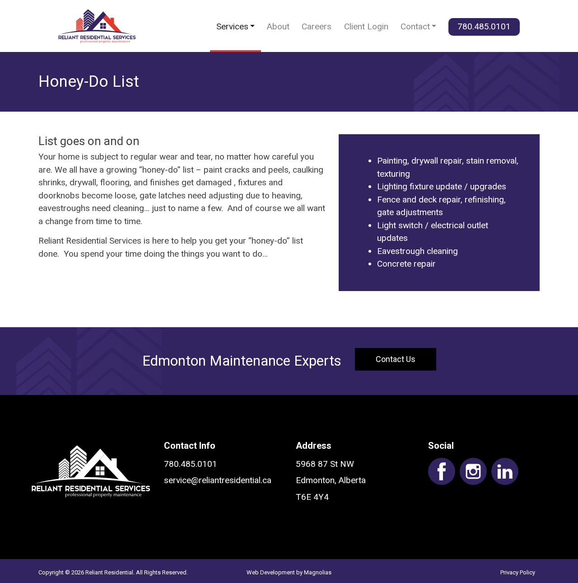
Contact (415, 26)
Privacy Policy (517, 572)
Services (232, 26)
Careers (316, 26)
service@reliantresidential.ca (217, 480)
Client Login (366, 26)
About (278, 26)
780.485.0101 (484, 26)
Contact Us (395, 359)
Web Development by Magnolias (289, 572)
